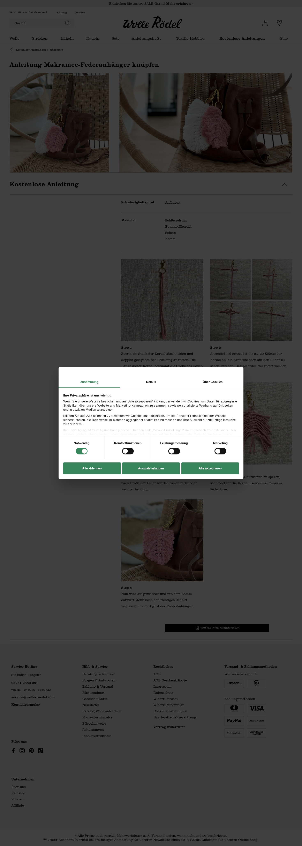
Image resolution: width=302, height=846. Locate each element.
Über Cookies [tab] (212, 382)
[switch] (128, 451)
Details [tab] (151, 382)
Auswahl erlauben (151, 468)
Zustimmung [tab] (89, 382)
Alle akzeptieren (210, 468)
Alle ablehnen (92, 468)
